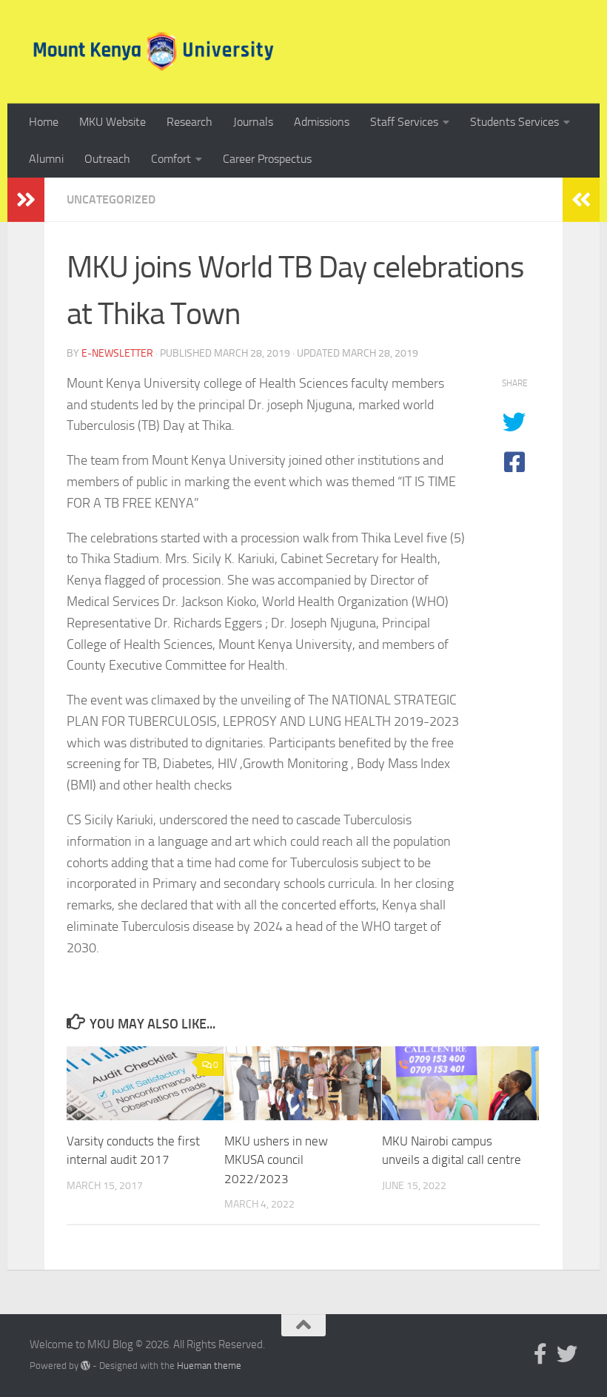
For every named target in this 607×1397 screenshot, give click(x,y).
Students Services (514, 122)
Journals (253, 122)
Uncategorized (111, 199)
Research (189, 122)
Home (43, 122)
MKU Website (112, 122)
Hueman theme (209, 1365)
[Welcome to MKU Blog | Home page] (154, 52)
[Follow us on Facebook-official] (540, 1354)
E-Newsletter (117, 353)
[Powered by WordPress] (85, 1365)
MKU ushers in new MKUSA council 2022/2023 (276, 1160)
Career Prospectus (267, 159)
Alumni (46, 159)
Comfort (171, 159)
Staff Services (404, 122)
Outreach (107, 159)
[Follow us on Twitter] (567, 1354)
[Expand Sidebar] (25, 200)
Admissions (321, 122)
